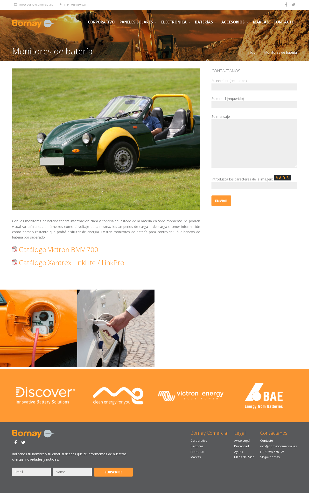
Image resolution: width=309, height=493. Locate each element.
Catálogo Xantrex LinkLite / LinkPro (70, 262)
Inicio (251, 52)
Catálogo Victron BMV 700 (57, 249)
